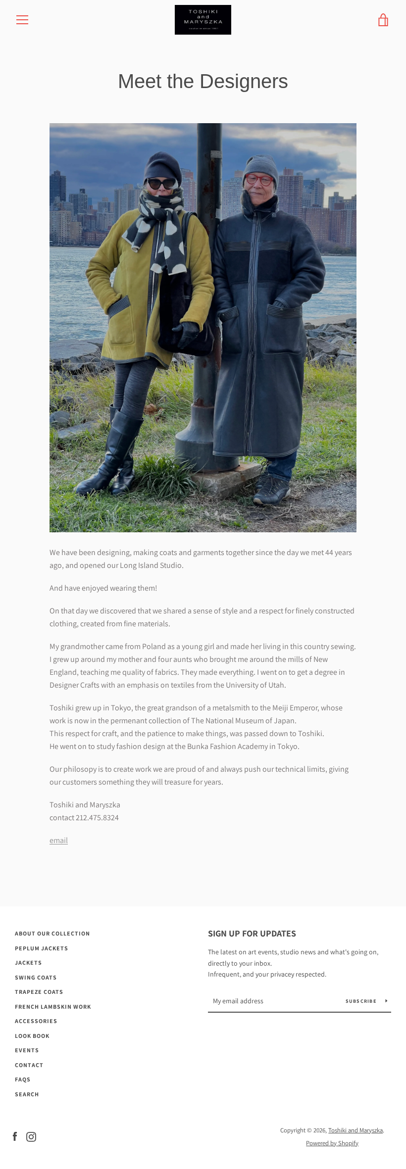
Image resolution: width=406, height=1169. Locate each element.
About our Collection (52, 933)
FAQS (23, 1079)
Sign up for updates (252, 933)
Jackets (28, 962)
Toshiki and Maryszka (355, 1130)
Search (27, 1094)
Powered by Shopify (332, 1143)
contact (29, 1065)
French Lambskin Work (53, 1006)
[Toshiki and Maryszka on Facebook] (15, 1136)
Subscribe (362, 1001)
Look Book (32, 1035)
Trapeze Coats (39, 991)
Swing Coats (36, 977)
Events (27, 1050)
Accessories (36, 1021)
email (59, 840)
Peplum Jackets (41, 948)
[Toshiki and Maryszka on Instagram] (31, 1136)
